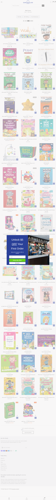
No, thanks (17, 263)
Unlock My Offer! (17, 260)
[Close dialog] (48, 236)
